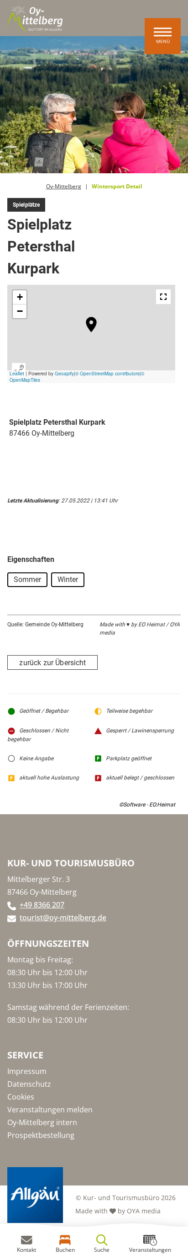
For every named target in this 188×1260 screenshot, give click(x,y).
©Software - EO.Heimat (147, 804)
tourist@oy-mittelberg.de (63, 918)
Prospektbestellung (40, 1135)
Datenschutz (29, 1084)
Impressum (27, 1071)
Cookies (20, 1097)
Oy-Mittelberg (63, 186)
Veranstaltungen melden (50, 1110)
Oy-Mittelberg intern (42, 1122)
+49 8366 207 (42, 905)
